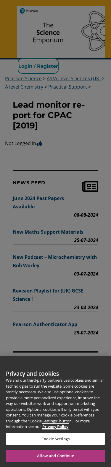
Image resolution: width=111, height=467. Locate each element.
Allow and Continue (55, 455)
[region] (55, 411)
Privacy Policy (55, 426)
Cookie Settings (55, 438)
